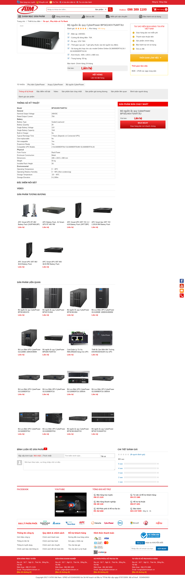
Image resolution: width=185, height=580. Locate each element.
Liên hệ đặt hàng (97, 76)
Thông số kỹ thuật (26, 91)
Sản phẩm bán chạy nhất (72, 91)
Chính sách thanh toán (51, 537)
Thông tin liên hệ (23, 541)
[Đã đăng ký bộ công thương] (150, 535)
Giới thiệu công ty (23, 537)
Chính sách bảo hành (50, 541)
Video (56, 91)
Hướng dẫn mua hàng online (78, 537)
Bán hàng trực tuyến (27, 2)
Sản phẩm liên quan (119, 91)
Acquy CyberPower (55, 85)
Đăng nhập (163, 2)
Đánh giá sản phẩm (26, 97)
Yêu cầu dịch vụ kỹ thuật (77, 549)
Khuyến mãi (43, 2)
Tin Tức (55, 2)
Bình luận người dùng (139, 91)
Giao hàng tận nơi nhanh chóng (143, 124)
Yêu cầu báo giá (74, 545)
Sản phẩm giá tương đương (96, 91)
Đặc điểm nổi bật (43, 91)
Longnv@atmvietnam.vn (69, 570)
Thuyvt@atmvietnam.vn (31, 570)
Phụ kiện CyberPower (36, 85)
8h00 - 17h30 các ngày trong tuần (144, 71)
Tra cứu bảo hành (85, 2)
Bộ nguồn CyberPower (75, 85)
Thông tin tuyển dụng (24, 545)
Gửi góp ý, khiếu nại (75, 541)
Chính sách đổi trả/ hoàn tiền (53, 549)
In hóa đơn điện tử (68, 2)
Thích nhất (47, 456)
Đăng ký (155, 2)
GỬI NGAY (162, 549)
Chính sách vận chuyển (51, 545)
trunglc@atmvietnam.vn (146, 570)
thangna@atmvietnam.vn (108, 570)
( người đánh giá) (137, 454)
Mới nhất (37, 456)
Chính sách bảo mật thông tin (28, 549)
